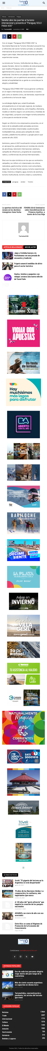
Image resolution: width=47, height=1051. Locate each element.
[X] (9, 36)
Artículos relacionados (12, 247)
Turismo (30, 182)
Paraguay (19, 16)
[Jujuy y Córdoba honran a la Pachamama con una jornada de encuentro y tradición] (7, 255)
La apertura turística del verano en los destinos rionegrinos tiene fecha (12, 210)
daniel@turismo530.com (28, 950)
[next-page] (7, 284)
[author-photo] (23, 233)
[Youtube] (32, 957)
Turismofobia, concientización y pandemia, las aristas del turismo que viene (28, 995)
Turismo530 (7, 29)
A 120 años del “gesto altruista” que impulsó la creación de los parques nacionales (29, 904)
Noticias (8, 8)
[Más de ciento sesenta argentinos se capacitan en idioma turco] (7, 985)
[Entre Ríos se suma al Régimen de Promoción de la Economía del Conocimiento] (7, 926)
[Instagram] (20, 956)
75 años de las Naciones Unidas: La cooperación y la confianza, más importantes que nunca (29, 893)
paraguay (15, 182)
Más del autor (30, 247)
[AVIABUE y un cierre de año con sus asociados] (7, 916)
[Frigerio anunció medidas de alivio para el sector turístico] (7, 266)
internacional (11, 16)
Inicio (2, 8)
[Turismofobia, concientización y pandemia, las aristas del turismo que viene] (7, 996)
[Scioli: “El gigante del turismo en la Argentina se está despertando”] (7, 883)
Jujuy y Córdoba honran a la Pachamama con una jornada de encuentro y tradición (27, 255)
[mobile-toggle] (3, 3)
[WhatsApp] (19, 36)
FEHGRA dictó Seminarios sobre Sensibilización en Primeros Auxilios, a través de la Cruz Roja (34, 211)
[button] (44, 3)
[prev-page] (3, 284)
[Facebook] (4, 36)
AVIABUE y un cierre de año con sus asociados (29, 914)
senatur (23, 182)
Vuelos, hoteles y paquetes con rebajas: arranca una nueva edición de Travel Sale (28, 276)
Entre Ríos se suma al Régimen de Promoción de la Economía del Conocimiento (28, 926)
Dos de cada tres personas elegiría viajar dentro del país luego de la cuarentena (29, 973)
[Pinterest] (14, 36)
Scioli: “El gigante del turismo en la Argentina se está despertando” (29, 881)
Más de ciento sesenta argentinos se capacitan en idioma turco (29, 983)
